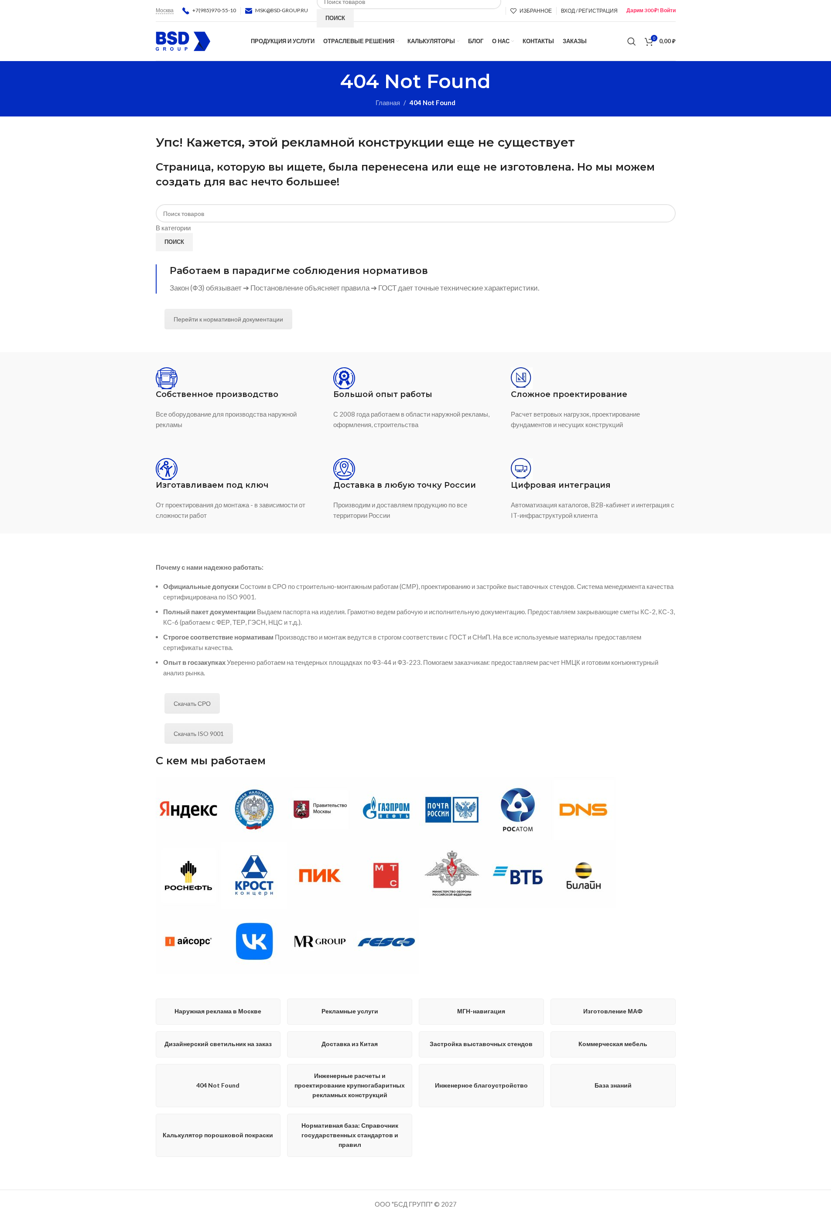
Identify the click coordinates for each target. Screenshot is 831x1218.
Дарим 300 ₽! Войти (651, 10)
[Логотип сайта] (183, 40)
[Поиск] (631, 41)
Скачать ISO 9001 (199, 733)
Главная (388, 102)
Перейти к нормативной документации (228, 319)
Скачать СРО (192, 703)
